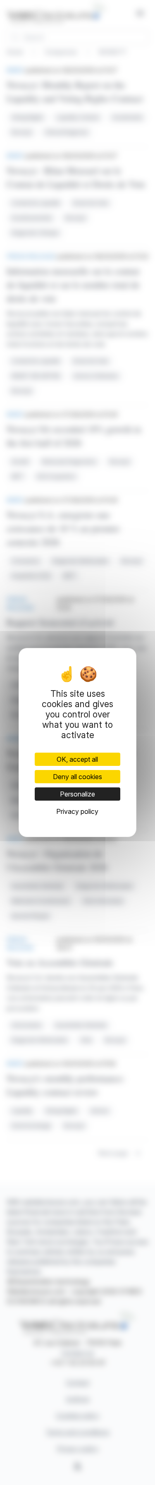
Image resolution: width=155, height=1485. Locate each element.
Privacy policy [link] (77, 811)
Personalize (77, 794)
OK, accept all (77, 759)
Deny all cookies (77, 776)
